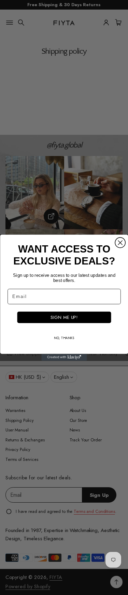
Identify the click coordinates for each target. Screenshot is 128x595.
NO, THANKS (64, 337)
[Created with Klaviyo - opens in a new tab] (64, 357)
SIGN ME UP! (64, 317)
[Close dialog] (120, 242)
